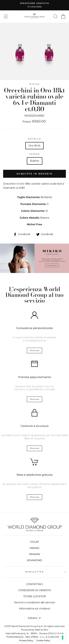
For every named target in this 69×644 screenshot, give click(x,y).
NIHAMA (34, 554)
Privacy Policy (26, 640)
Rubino (34, 160)
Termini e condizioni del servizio (34, 602)
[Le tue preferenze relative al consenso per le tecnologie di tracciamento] (62, 637)
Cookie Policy (43, 640)
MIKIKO (34, 84)
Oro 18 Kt (34, 145)
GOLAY (34, 541)
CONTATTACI (34, 584)
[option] (34, 5)
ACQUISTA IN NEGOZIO (34, 173)
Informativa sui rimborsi (34, 608)
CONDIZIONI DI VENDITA (34, 590)
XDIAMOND (34, 560)
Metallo (34, 139)
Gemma (34, 154)
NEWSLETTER (34, 572)
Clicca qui (34, 350)
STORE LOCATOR (34, 596)
